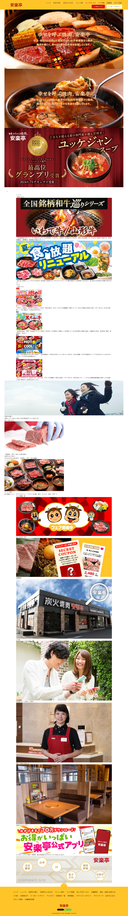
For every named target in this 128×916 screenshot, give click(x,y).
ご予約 (15, 896)
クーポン (90, 3)
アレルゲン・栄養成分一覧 (56, 896)
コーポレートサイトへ (114, 6)
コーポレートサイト (37, 896)
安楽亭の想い (57, 3)
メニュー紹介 (79, 3)
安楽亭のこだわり (68, 3)
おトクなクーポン (83, 892)
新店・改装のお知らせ (107, 892)
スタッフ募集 (118, 3)
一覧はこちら (20, 197)
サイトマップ (98, 896)
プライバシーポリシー (84, 896)
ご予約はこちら (98, 6)
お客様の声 (24, 896)
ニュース (48, 3)
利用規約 (71, 896)
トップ (15, 892)
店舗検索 (109, 3)
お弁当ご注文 (110, 896)
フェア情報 (101, 3)
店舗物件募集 (29, 899)
